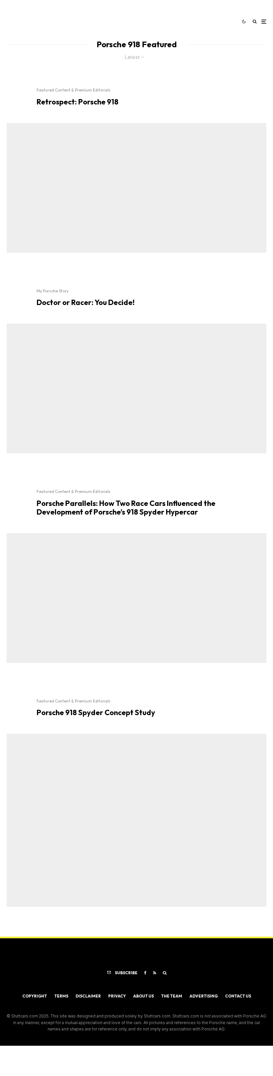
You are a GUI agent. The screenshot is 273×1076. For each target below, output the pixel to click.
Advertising (203, 996)
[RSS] (154, 973)
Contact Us (238, 996)
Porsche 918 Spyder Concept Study (96, 712)
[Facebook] (145, 973)
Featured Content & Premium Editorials (74, 89)
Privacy (117, 996)
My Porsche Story (53, 290)
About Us (143, 996)
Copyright (34, 996)
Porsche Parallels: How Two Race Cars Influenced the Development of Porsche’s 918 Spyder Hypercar (126, 508)
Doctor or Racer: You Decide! (86, 302)
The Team (171, 996)
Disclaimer (88, 996)
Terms (61, 996)
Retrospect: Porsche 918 (78, 101)
